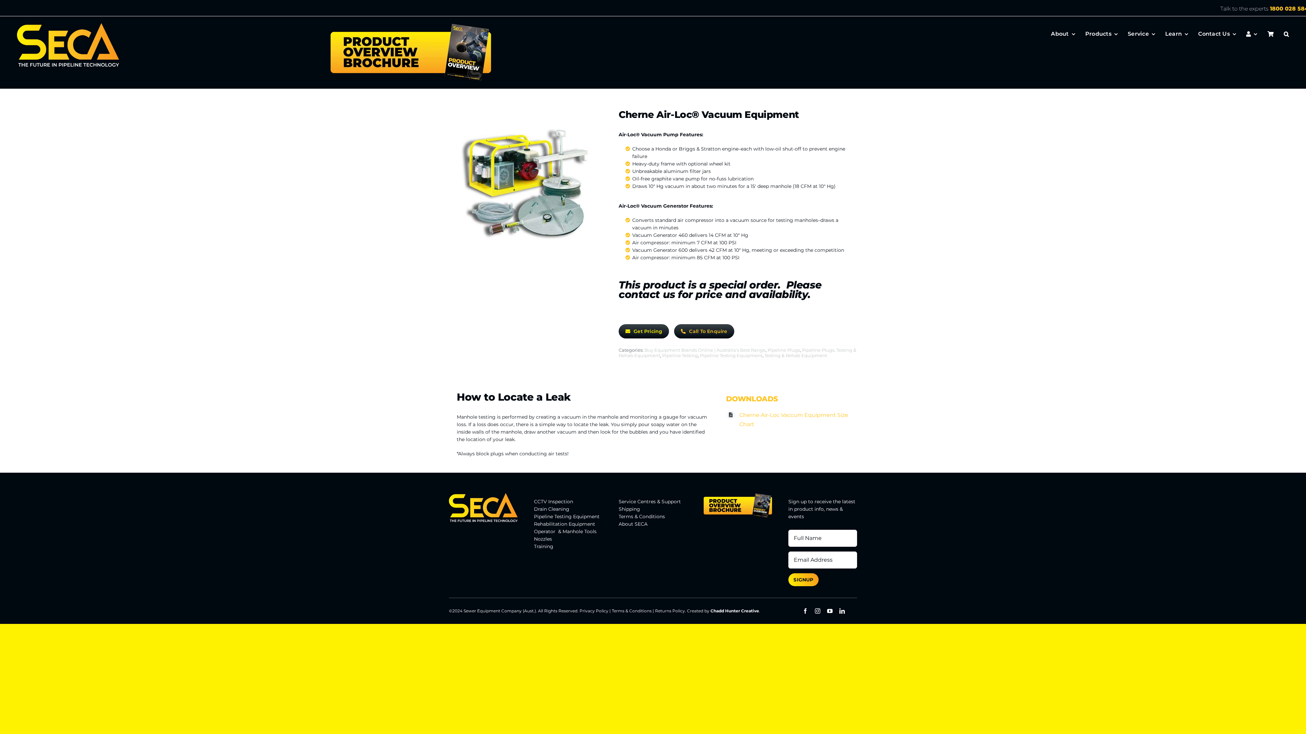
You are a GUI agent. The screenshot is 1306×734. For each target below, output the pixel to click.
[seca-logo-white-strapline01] (68, 25)
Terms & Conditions (642, 516)
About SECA (633, 524)
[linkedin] (842, 611)
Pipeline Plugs (784, 350)
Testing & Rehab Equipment (796, 355)
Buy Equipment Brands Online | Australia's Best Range (705, 350)
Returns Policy (670, 610)
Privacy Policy (594, 610)
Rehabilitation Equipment (564, 524)
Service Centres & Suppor (649, 502)
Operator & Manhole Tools (565, 531)
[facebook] (805, 611)
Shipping (629, 509)
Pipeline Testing (680, 355)
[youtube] (830, 611)
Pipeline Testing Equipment (731, 355)
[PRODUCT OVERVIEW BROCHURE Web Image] (411, 25)
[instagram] (817, 611)
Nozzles (543, 539)
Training (543, 546)
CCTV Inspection (553, 502)
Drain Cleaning (551, 509)
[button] (1286, 34)
